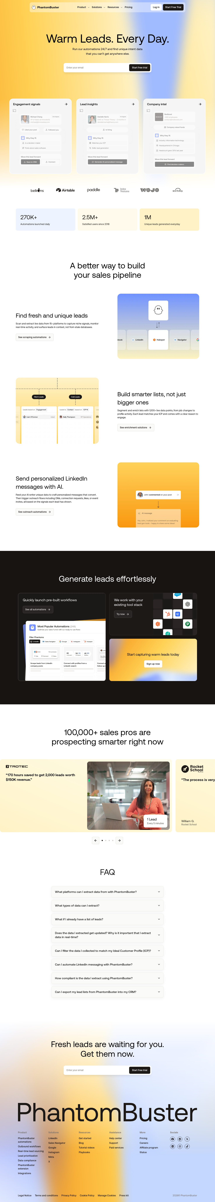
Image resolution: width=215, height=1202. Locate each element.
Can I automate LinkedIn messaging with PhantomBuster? (93, 964)
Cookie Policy (87, 1195)
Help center (115, 1138)
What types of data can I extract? (77, 905)
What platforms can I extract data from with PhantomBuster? (96, 892)
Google (52, 1147)
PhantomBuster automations (26, 1140)
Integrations (24, 1173)
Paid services (116, 1147)
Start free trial (139, 67)
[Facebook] (172, 1139)
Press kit (124, 1195)
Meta (51, 1157)
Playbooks (84, 1152)
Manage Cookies (107, 1195)
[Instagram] (180, 1146)
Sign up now (153, 663)
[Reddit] (180, 1139)
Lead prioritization (28, 1155)
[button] (107, 891)
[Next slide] (119, 840)
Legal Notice (24, 1195)
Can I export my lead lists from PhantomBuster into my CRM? (95, 992)
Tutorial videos (86, 1147)
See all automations (35, 609)
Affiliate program (149, 1147)
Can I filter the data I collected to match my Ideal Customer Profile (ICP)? (103, 951)
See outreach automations (32, 511)
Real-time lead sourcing (31, 1151)
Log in (156, 7)
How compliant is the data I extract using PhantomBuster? (94, 978)
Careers (144, 1143)
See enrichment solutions (133, 427)
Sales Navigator (56, 1143)
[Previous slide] (95, 840)
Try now (121, 614)
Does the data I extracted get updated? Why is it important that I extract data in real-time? (103, 935)
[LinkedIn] (172, 1146)
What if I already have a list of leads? (79, 919)
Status (143, 1152)
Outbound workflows (29, 1146)
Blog (81, 1143)
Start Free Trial (173, 7)
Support (113, 1143)
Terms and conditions (46, 1195)
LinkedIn (52, 1138)
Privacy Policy (68, 1195)
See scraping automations (32, 337)
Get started (85, 1138)
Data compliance (27, 1160)
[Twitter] (187, 1139)
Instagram (53, 1152)
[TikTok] (187, 1146)
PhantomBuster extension (26, 1167)
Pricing (143, 1138)
